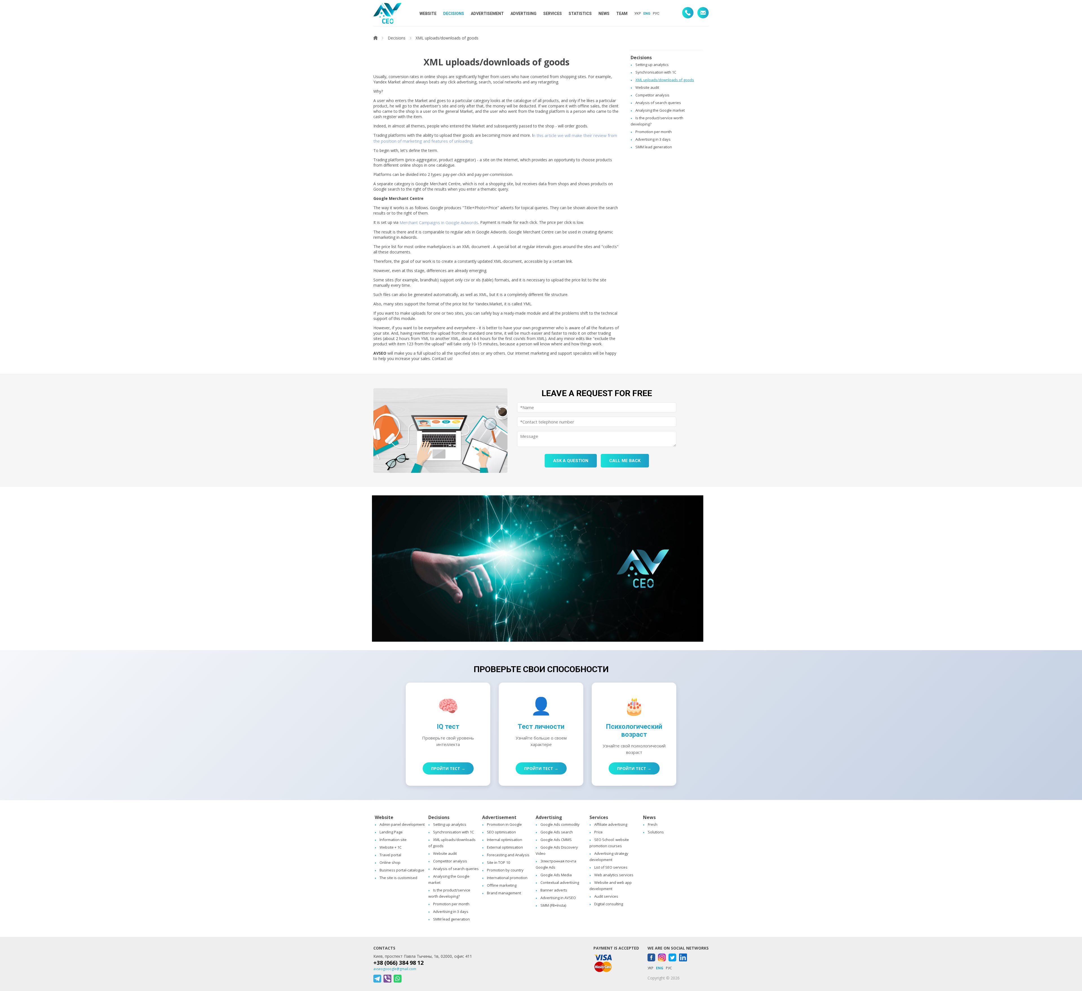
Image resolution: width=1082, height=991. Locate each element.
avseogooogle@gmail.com (394, 968)
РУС (656, 14)
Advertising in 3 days (653, 139)
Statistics (580, 13)
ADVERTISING (523, 13)
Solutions (656, 832)
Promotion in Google (504, 824)
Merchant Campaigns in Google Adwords (439, 222)
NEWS (603, 13)
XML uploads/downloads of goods (664, 79)
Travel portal (390, 854)
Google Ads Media (556, 874)
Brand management (504, 892)
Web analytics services (613, 874)
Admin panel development (402, 824)
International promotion (507, 877)
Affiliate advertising (610, 824)
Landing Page (391, 832)
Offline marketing (501, 885)
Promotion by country (505, 870)
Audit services (606, 896)
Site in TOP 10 (498, 862)
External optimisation (505, 847)
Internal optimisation (504, 839)
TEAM (622, 13)
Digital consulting (608, 903)
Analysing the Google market (660, 110)
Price (598, 832)
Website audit (647, 87)
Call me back (624, 460)
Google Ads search (556, 832)
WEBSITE (428, 13)
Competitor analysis (652, 95)
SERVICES (552, 13)
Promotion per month (653, 131)
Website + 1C (391, 847)
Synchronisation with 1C (655, 72)
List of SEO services (611, 867)
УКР (637, 14)
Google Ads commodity (560, 824)
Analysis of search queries (658, 102)
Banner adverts (553, 890)
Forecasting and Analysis (508, 854)
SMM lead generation (653, 146)
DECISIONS (453, 13)
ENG (646, 14)
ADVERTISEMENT (487, 13)
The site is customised (398, 877)
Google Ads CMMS (556, 839)
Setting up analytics (652, 64)
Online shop (390, 862)
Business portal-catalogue (402, 870)
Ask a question (570, 460)
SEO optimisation (501, 832)
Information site (393, 839)
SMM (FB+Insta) (553, 905)
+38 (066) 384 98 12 (398, 962)
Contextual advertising (559, 882)
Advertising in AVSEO (558, 897)
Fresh (652, 824)
